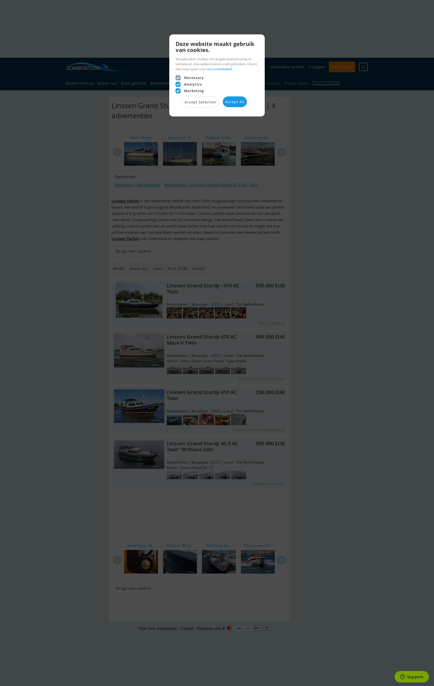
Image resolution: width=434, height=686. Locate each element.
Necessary (194, 77)
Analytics (193, 84)
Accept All (234, 101)
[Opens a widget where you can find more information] (411, 677)
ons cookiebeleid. (220, 69)
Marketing (194, 90)
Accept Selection (200, 102)
